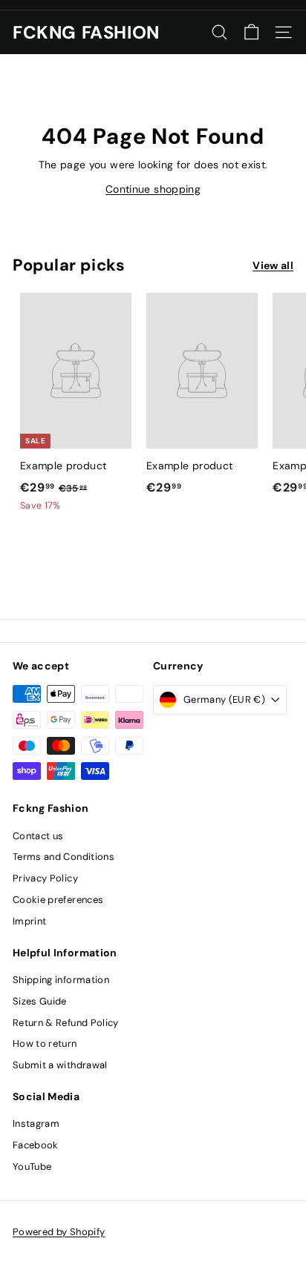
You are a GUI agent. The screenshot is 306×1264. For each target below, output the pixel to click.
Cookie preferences (58, 899)
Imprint (29, 921)
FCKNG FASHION (86, 32)
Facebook (36, 1145)
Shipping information (61, 979)
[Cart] (251, 32)
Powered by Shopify (59, 1231)
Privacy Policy (45, 878)
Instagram (36, 1123)
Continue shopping (153, 189)
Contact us (38, 836)
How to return (45, 1043)
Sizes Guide (40, 1001)
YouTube (32, 1166)
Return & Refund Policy (66, 1022)
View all (273, 265)
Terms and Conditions (63, 856)
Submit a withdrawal (60, 1065)
